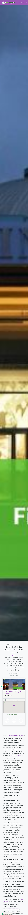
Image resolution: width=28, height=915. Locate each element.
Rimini (9, 645)
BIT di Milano (18, 755)
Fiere (14, 655)
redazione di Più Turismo (16, 735)
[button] (14, 706)
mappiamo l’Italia (13, 908)
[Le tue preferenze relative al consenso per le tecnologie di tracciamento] (1, 686)
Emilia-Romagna (16, 645)
